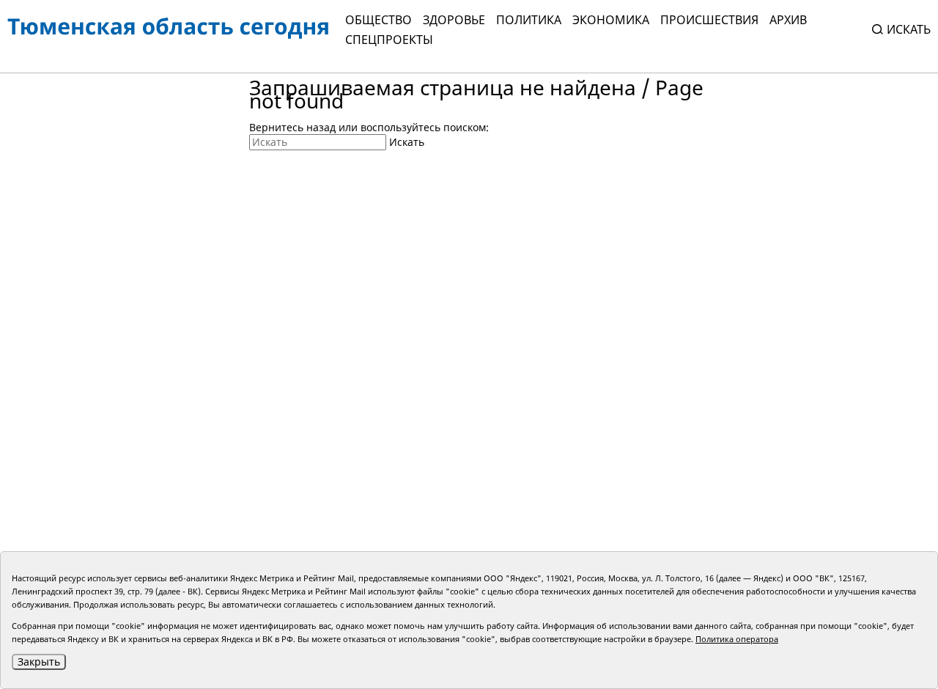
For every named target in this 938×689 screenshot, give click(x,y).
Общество (378, 20)
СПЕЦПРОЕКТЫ (389, 40)
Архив (788, 20)
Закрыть (39, 661)
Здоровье (454, 20)
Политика (528, 20)
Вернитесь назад (292, 127)
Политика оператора (736, 638)
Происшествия (709, 20)
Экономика (610, 20)
